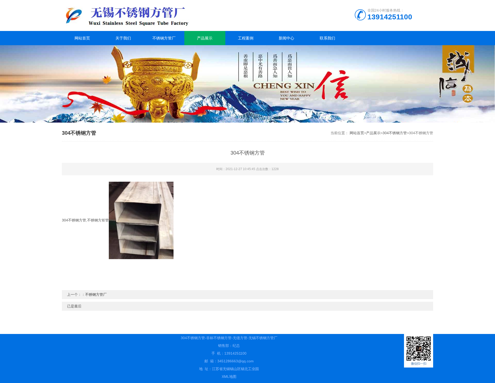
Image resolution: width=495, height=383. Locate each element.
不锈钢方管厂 (164, 38)
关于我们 (123, 38)
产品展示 (204, 38)
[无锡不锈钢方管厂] (152, 15)
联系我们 (327, 38)
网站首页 (82, 38)
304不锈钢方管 (395, 133)
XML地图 (229, 376)
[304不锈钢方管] (141, 220)
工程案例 (245, 38)
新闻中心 (286, 38)
